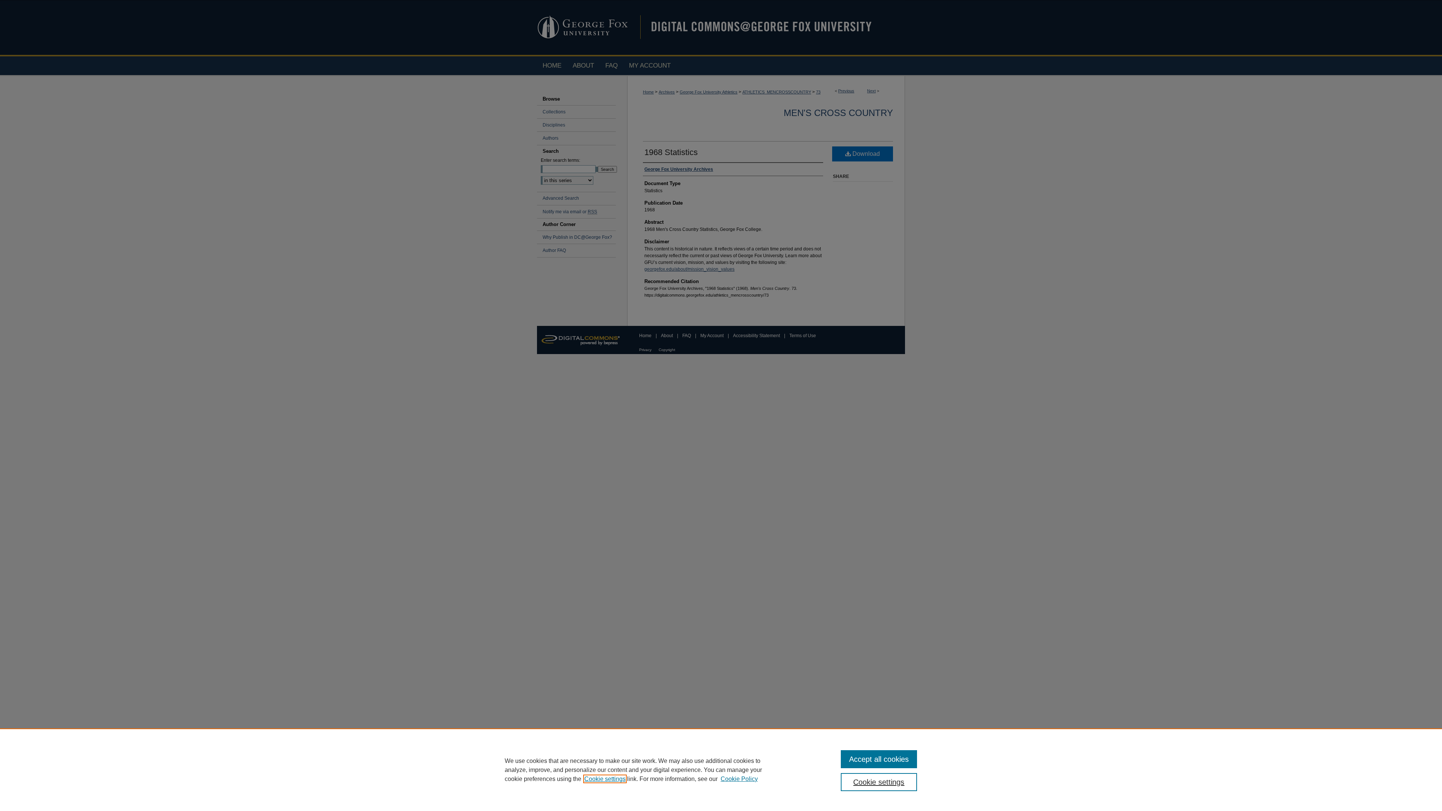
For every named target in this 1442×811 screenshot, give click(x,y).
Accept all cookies (879, 759)
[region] (721, 769)
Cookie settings (605, 779)
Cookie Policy (739, 779)
